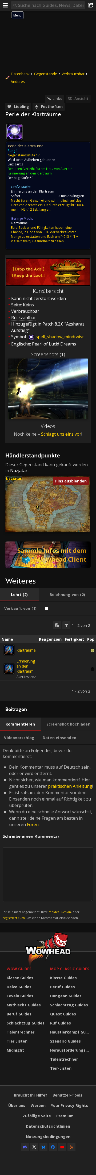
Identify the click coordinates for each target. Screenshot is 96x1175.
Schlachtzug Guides (26, 1023)
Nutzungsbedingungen (48, 1136)
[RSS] (71, 1147)
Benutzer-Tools (67, 1095)
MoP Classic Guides (69, 968)
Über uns (16, 1105)
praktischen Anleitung (70, 786)
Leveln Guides (20, 995)
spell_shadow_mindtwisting (62, 337)
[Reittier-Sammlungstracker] (48, 554)
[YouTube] (62, 1147)
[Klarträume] (9, 650)
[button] (37, 507)
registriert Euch (14, 918)
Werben (38, 1105)
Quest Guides (63, 1013)
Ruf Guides (60, 1023)
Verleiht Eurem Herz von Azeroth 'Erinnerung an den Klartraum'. (40, 171)
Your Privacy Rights (69, 1105)
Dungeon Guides (66, 995)
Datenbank (20, 73)
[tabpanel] (48, 658)
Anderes (18, 81)
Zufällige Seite (37, 1115)
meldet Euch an (60, 912)
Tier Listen (17, 1041)
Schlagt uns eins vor (61, 434)
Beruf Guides (19, 1013)
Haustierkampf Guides (70, 1032)
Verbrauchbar (73, 73)
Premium (65, 1115)
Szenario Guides (65, 1041)
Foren (33, 824)
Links (57, 98)
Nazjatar (18, 470)
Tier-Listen (60, 1068)
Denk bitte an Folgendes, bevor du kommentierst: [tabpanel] (48, 834)
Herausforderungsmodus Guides (70, 1050)
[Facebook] (53, 1147)
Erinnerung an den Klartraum (32, 191)
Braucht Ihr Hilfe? (30, 1095)
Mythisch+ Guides (24, 1004)
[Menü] (5, 5)
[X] (34, 1147)
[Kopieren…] (57, 625)
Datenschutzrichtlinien (48, 1126)
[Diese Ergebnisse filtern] (66, 625)
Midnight (15, 1050)
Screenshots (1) (48, 354)
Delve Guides (19, 986)
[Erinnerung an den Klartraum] (9, 669)
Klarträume (19, 223)
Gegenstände (45, 73)
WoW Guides (19, 968)
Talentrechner (20, 1032)
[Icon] (14, 132)
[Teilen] (90, 5)
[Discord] (25, 1147)
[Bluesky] (43, 1147)
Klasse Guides (20, 977)
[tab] (19, 594)
